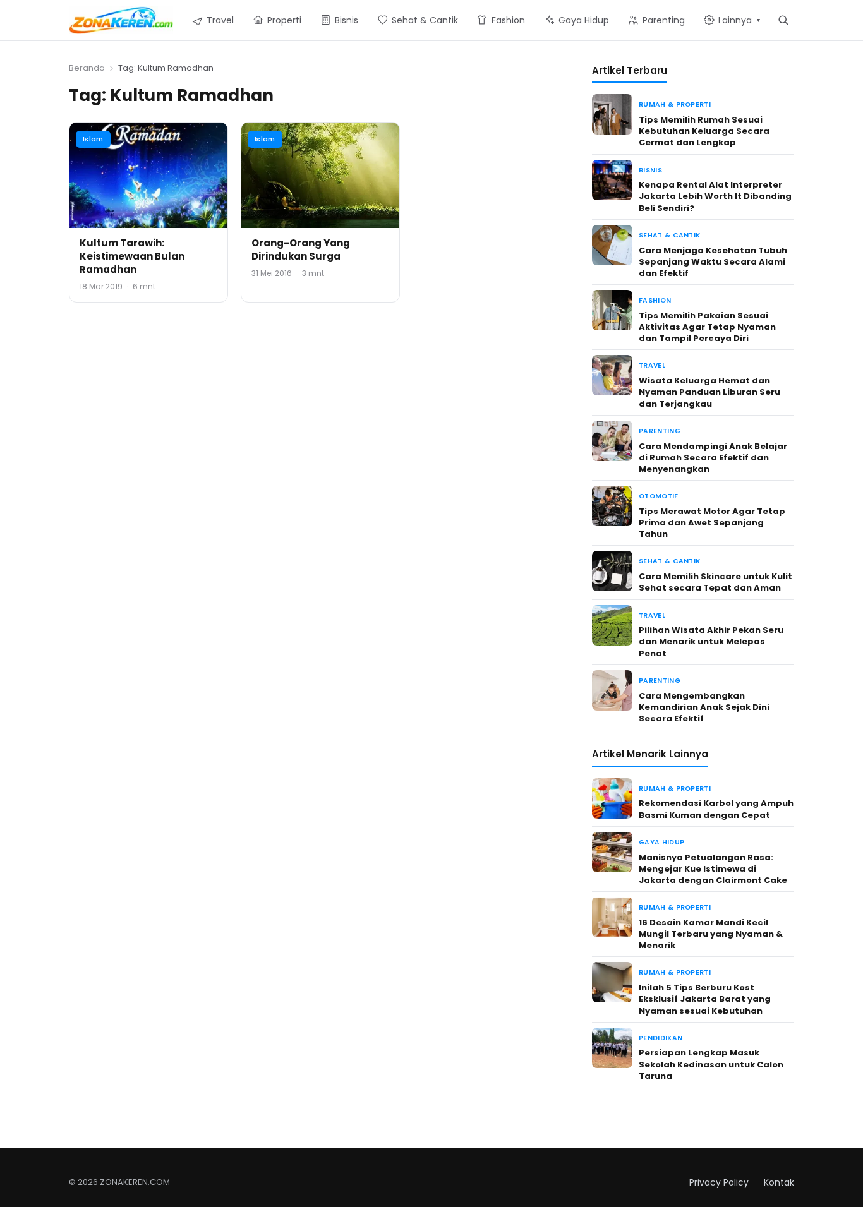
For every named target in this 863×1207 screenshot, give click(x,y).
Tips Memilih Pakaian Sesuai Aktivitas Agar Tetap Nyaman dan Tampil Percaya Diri (707, 326)
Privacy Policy (719, 1182)
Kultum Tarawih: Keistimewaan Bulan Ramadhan (132, 256)
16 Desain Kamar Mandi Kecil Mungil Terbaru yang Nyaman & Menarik (711, 933)
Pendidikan (660, 1038)
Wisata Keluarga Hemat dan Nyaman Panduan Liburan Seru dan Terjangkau (709, 392)
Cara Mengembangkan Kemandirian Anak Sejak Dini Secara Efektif (704, 707)
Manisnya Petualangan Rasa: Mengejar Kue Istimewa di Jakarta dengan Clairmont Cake (713, 868)
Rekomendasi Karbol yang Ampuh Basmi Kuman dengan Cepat (716, 808)
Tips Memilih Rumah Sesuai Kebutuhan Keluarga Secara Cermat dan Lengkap (704, 131)
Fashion (655, 300)
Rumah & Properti (675, 104)
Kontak (779, 1182)
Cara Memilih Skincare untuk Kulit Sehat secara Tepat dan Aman (715, 582)
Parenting (659, 431)
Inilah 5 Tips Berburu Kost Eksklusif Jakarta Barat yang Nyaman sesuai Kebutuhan (705, 999)
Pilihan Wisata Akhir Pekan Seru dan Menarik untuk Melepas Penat (711, 641)
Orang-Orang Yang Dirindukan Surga (300, 249)
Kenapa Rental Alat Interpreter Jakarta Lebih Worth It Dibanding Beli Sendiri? (715, 196)
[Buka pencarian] (783, 20)
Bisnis (650, 170)
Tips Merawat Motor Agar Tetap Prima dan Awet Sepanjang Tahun (712, 522)
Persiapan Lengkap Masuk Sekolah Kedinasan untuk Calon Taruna (711, 1064)
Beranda (87, 68)
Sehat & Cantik (669, 235)
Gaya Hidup (661, 842)
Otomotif (659, 496)
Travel (652, 365)
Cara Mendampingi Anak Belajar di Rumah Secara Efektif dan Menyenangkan (713, 457)
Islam (93, 139)
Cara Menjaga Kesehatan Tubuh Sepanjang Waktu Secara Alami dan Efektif (713, 261)
